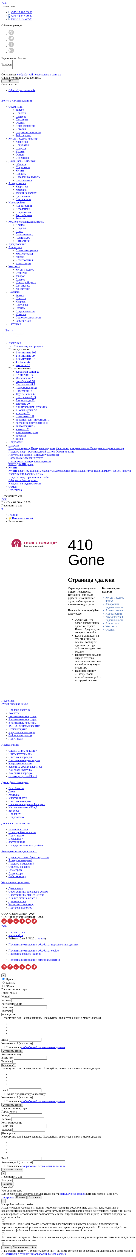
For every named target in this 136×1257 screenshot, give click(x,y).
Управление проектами (15, 882)
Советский (24, 390)
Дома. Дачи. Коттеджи (22, 160)
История (21, 128)
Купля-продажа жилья (14, 703)
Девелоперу (23, 208)
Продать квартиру (19, 448)
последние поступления (32, 422)
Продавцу (14, 813)
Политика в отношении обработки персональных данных (43, 944)
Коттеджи (21, 189)
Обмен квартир (65, 451)
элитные (22, 429)
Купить (20, 151)
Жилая (20, 256)
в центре (23, 413)
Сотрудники (23, 240)
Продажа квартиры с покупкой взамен (31, 451)
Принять (20, 1197)
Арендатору (23, 237)
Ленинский (24, 374)
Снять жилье (23, 199)
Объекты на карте (19, 866)
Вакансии (14, 291)
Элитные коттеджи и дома (24, 760)
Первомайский (26, 387)
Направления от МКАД (22, 807)
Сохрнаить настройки (24, 1247)
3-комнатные (25, 358)
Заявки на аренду (26, 192)
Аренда (20, 224)
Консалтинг (23, 288)
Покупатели (23, 144)
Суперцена (22, 157)
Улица (5, 996)
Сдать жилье (23, 196)
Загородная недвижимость (114, 605)
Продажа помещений (21, 863)
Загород (20, 275)
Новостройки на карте (22, 832)
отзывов (40, 938)
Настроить (7, 1197)
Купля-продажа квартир (23, 138)
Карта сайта (15, 935)
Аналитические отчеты (22, 897)
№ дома (6, 1000)
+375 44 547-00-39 (21, 15)
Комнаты (23, 365)
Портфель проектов (20, 907)
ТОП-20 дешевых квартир (24, 725)
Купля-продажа (25, 269)
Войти (9, 330)
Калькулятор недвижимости (73, 448)
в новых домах (26, 409)
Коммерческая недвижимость (26, 221)
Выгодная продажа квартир (107, 448)
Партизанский (25, 384)
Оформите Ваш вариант (23, 480)
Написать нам (16, 932)
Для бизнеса (23, 285)
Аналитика (15, 247)
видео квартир (26, 425)
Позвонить (8, 700)
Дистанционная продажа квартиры (29, 461)
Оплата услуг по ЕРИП (22, 776)
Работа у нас (23, 135)
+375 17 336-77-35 (21, 19)
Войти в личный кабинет (16, 100)
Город (4, 992)
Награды (21, 116)
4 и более (23, 362)
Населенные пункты (28, 176)
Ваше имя (7, 1007)
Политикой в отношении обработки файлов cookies (34, 1253)
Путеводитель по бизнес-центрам (28, 857)
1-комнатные (26, 352)
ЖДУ (10, 81)
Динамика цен (17, 901)
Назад (6, 1247)
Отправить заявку (12, 1050)
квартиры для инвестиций (33, 419)
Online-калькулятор (20, 735)
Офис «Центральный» (21, 90)
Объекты (21, 164)
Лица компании (25, 125)
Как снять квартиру (20, 773)
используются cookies (73, 1193)
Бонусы (20, 218)
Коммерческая (24, 253)
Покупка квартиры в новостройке (29, 477)
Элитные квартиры (20, 757)
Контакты (14, 266)
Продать (21, 148)
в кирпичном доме (27, 432)
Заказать (7, 1184)
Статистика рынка (27, 250)
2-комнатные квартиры (22, 719)
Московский (25, 378)
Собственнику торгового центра (28, 891)
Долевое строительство (15, 823)
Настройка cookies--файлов (24, 953)
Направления (24, 180)
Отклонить (34, 1197)
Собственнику (24, 234)
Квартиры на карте (20, 763)
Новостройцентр (26, 282)
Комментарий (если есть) (16, 1043)
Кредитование (17, 244)
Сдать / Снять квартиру (22, 750)
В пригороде (25, 400)
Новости (21, 112)
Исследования (24, 259)
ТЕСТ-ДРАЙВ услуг (20, 464)
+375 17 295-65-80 (21, 12)
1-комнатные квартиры (22, 716)
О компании (15, 106)
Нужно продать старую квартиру (26, 1093)
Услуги (20, 109)
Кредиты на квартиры (21, 732)
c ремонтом (25, 416)
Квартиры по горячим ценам (25, 473)
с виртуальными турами (31, 406)
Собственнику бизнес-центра (26, 894)
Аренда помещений (20, 860)
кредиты (21, 435)
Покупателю (23, 212)
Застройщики (24, 215)
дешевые (23, 403)
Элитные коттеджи (20, 801)
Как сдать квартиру (20, 769)
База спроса (15, 869)
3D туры (13, 810)
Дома (11, 791)
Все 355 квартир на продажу (25, 346)
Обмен (20, 154)
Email (4, 1039)
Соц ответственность (28, 317)
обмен (19, 438)
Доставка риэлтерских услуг (25, 457)
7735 (4, 2)
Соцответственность (28, 132)
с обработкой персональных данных (39, 74)
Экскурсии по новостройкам (25, 845)
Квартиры (22, 141)
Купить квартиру (18, 470)
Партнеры (22, 119)
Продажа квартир (19, 709)
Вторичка (21, 272)
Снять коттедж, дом (20, 753)
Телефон (6, 64)
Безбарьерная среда (66, 470)
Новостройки (16, 202)
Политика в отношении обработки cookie (33, 950)
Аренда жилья (17, 183)
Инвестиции (23, 263)
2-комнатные (25, 355)
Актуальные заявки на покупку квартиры (33, 454)
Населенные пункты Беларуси (26, 804)
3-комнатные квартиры (22, 722)
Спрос (19, 231)
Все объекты (16, 788)
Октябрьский (25, 381)
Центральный (26, 397)
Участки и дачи (17, 797)
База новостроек (18, 829)
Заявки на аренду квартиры (25, 766)
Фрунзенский (26, 394)
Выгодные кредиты (43, 448)
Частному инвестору (20, 904)
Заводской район (27, 371)
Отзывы (20, 122)
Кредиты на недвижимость (24, 483)
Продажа (21, 228)
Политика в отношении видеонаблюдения (34, 959)
